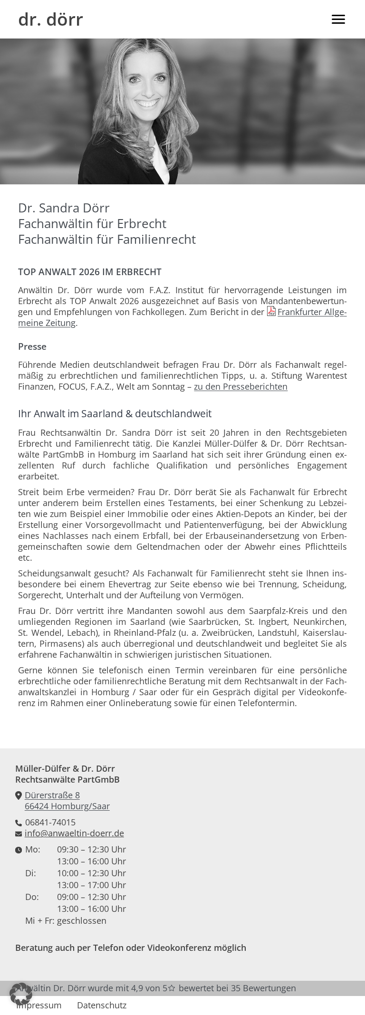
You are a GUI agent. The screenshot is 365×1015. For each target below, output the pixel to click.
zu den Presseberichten (241, 386)
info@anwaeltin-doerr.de (74, 833)
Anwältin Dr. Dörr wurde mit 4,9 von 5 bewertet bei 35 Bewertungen (156, 988)
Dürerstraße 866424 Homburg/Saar (67, 801)
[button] (21, 994)
